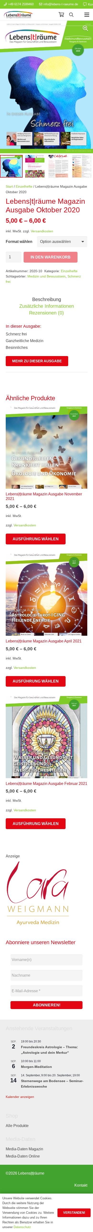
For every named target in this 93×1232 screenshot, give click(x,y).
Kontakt (80, 1185)
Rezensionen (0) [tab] (46, 312)
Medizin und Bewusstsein (46, 276)
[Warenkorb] (61, 15)
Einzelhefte (24, 186)
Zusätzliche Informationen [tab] (46, 306)
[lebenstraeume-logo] (18, 14)
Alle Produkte (17, 1126)
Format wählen (19, 242)
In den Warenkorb (51, 257)
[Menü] (86, 15)
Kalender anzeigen (20, 1097)
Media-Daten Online (23, 1156)
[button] (71, 15)
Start (9, 186)
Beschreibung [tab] (46, 299)
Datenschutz (22, 1227)
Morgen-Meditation (36, 1067)
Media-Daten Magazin (24, 1149)
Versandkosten (42, 231)
